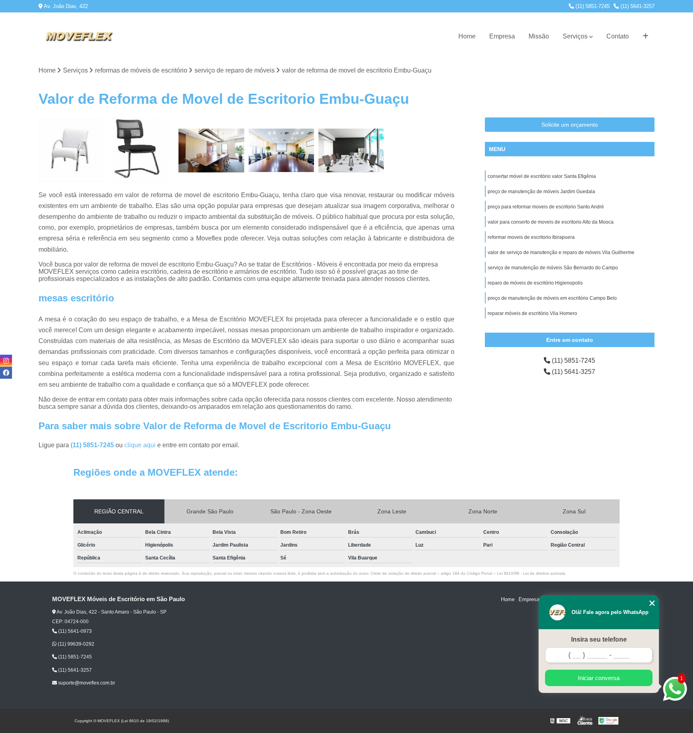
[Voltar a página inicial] (78, 36)
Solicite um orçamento (569, 124)
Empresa (502, 36)
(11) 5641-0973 (74, 631)
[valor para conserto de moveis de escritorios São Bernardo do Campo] (281, 150)
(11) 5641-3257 (636, 6)
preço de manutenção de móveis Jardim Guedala (541, 191)
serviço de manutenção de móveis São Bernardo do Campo (553, 268)
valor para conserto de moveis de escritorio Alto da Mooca (551, 222)
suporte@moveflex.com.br (86, 683)
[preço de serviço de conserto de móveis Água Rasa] (351, 150)
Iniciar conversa (599, 677)
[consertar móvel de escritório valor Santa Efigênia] (71, 150)
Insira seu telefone (599, 639)
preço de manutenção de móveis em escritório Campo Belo (552, 298)
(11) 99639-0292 (75, 644)
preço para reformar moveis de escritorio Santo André (546, 207)
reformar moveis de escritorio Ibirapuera (531, 237)
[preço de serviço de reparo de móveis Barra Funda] (211, 150)
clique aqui (140, 445)
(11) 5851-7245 (592, 6)
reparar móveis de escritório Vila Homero (532, 313)
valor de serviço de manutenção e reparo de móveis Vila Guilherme (561, 252)
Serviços (575, 36)
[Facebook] (6, 373)
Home (467, 36)
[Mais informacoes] (645, 36)
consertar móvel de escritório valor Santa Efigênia (542, 176)
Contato (617, 36)
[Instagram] (6, 361)
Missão (539, 36)
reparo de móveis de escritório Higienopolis (535, 283)
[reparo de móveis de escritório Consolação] (141, 150)
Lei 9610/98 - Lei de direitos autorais (531, 573)
